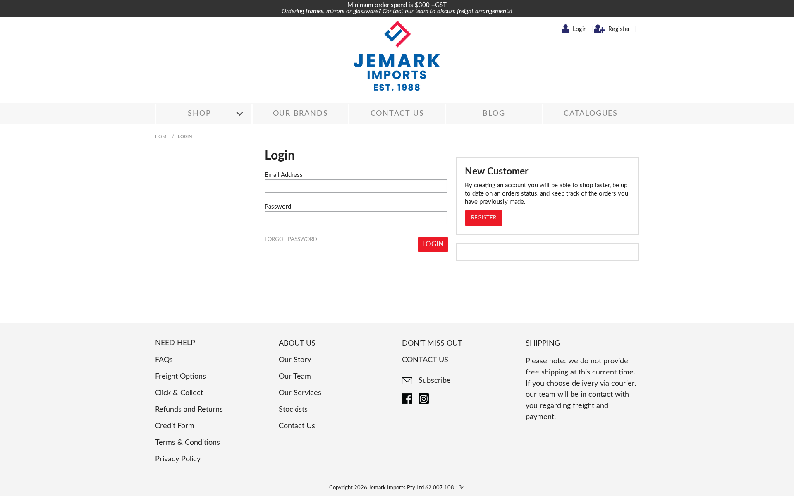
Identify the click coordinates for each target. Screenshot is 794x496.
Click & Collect (179, 393)
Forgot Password (291, 239)
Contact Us (397, 113)
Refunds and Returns (189, 409)
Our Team (295, 376)
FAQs (164, 360)
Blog (494, 113)
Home (162, 136)
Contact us (425, 360)
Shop (199, 113)
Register (619, 29)
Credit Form (174, 426)
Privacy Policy (178, 459)
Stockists (293, 409)
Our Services (300, 393)
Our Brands (300, 113)
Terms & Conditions (187, 442)
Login (580, 29)
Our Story (295, 360)
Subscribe (433, 380)
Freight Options (180, 376)
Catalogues (591, 113)
